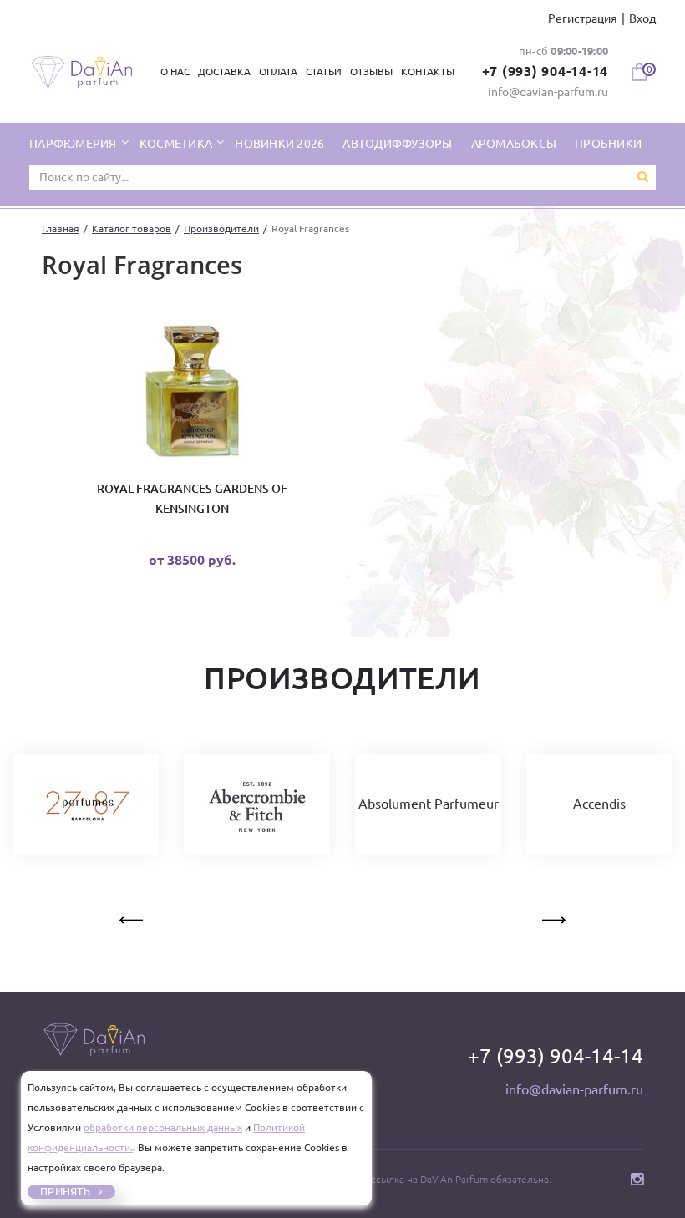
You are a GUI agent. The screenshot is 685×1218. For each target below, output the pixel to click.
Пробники (608, 143)
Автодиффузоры (397, 143)
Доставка (224, 71)
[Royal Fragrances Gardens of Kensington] (192, 393)
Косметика (178, 143)
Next (552, 917)
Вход (642, 18)
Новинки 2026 (279, 143)
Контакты (427, 71)
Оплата (278, 71)
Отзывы (371, 71)
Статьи (324, 71)
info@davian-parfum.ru (548, 92)
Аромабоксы (514, 143)
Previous (133, 917)
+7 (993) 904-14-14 (545, 71)
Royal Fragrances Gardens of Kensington (192, 498)
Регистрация (582, 18)
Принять (65, 1191)
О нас (175, 71)
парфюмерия (74, 143)
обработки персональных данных (163, 1127)
